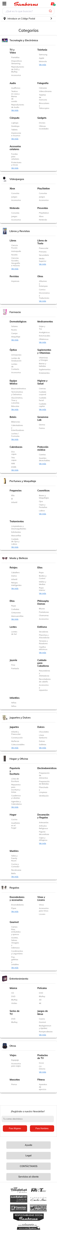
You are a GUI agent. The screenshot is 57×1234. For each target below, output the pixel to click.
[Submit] (50, 11)
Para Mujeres (15, 1128)
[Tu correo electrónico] (28, 1120)
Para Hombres (42, 1128)
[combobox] (28, 11)
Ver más (42, 64)
